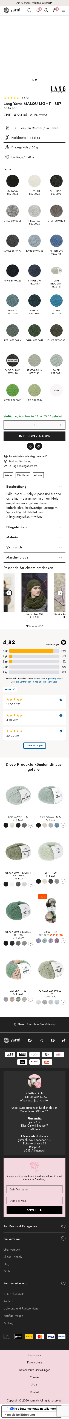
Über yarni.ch (12, 1250)
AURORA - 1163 (18, 990)
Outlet (7, 1271)
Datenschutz (34, 1362)
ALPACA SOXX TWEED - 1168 (51, 992)
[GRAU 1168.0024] (44, 1002)
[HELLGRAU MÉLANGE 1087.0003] (24, 943)
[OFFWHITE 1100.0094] (44, 881)
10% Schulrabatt (14, 1294)
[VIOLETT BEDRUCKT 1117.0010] (51, 940)
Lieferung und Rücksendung (21, 1308)
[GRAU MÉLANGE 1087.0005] (12, 943)
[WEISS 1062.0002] (12, 884)
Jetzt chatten (41, 1100)
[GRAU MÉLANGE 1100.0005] (51, 881)
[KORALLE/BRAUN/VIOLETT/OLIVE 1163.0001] (12, 999)
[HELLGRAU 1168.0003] (51, 1002)
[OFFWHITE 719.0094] (12, 825)
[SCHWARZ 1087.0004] (6, 943)
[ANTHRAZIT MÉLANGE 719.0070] (18, 825)
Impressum (34, 1355)
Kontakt (8, 1301)
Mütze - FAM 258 (34, 614)
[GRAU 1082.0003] (51, 825)
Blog (6, 1264)
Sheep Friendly (13, 1257)
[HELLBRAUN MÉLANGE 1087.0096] (18, 943)
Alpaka (38, 475)
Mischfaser (23, 475)
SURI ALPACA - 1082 (50, 816)
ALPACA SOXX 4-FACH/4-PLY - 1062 (18, 874)
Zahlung (8, 1323)
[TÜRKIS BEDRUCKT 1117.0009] (44, 940)
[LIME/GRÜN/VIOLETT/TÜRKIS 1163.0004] (18, 999)
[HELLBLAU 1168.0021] (57, 1002)
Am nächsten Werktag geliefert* (34, 3)
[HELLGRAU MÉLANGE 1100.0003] (57, 881)
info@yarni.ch (34, 1093)
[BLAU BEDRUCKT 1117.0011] (38, 940)
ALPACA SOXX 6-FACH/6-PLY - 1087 (18, 933)
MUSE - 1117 (50, 932)
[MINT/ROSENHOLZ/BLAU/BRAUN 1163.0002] (24, 999)
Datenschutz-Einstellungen (34, 1370)
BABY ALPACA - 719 (18, 816)
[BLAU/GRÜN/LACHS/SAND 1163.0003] (6, 999)
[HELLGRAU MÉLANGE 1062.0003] (24, 884)
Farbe (7, 169)
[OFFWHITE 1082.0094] (44, 825)
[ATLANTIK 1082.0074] (57, 825)
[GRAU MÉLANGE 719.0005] (24, 825)
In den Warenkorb (34, 436)
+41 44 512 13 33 (36, 1097)
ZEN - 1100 (51, 872)
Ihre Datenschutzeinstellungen (35, 1408)
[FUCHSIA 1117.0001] (57, 940)
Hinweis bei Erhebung (19, 1414)
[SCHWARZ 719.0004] (6, 825)
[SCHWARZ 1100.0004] (38, 881)
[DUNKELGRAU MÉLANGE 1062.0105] (18, 884)
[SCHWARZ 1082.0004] (38, 825)
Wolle (8, 475)
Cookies (34, 1377)
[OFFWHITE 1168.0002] (38, 1002)
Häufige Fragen (13, 1316)
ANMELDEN (34, 1210)
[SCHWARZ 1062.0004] (6, 884)
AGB (34, 1385)
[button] (33, 80)
